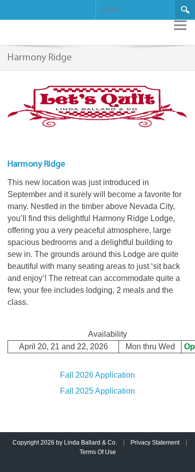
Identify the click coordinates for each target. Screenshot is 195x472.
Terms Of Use (98, 452)
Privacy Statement (155, 442)
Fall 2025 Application (97, 391)
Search (185, 9)
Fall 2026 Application (97, 375)
